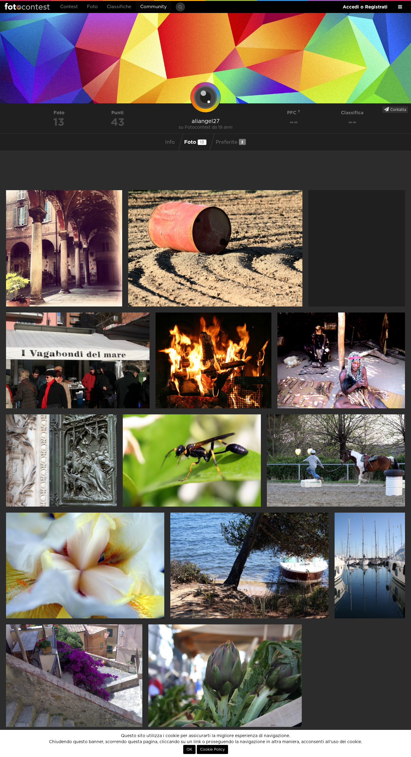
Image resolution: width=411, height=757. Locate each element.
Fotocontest (27, 6)
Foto (92, 7)
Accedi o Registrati (365, 6)
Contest (69, 7)
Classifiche (119, 7)
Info (170, 142)
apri (64, 248)
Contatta (397, 110)
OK (189, 749)
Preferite (230, 142)
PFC (292, 112)
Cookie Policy (212, 749)
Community (153, 7)
